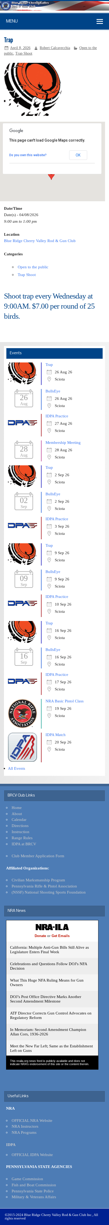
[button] (51, 175)
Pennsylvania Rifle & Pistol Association (44, 886)
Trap (49, 364)
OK (78, 155)
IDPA (11, 1144)
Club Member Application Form (38, 856)
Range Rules (22, 837)
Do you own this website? (28, 155)
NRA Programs (24, 1132)
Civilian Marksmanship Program (38, 880)
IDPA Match (56, 734)
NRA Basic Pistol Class (65, 701)
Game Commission (27, 1178)
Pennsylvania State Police (33, 1191)
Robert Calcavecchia (55, 48)
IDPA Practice (57, 416)
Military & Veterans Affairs (34, 1197)
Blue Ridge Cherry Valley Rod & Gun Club (40, 240)
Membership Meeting (63, 442)
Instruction (20, 831)
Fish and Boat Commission (34, 1185)
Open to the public (33, 267)
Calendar (19, 819)
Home (17, 807)
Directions (20, 825)
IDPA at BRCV (24, 844)
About (17, 813)
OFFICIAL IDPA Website (32, 1154)
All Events (16, 768)
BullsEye (53, 391)
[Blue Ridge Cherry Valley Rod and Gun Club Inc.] (54, 9)
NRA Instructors (25, 1126)
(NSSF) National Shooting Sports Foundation (49, 892)
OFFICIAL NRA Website (32, 1120)
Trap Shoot (23, 53)
